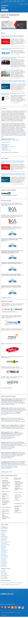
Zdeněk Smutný (4, 572)
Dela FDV (22, 1)
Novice (3, 33)
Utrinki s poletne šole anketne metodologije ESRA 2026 (12, 70)
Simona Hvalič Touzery (5, 542)
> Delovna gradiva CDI (5, 142)
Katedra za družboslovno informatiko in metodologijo (11, 582)
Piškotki (18, 612)
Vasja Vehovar (4, 565)
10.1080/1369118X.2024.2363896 (11, 467)
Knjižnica (10, 1)
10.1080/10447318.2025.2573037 (9, 413)
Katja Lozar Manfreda (5, 544)
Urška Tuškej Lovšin (5, 575)
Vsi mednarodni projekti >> (7, 387)
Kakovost (6, 1)
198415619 (9, 468)
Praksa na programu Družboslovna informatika (10, 584)
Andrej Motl (3, 546)
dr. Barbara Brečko (11, 138)
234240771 (9, 438)
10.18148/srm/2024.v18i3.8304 (9, 447)
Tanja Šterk (3, 559)
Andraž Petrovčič (4, 550)
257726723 (4, 414)
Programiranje (4, 615)
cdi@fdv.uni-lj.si (7, 152)
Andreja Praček (4, 552)
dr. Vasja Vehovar (15, 139)
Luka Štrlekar (3, 561)
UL (4, 2)
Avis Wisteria (3, 566)
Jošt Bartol (3, 535)
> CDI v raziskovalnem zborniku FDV (8, 146)
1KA (13, 135)
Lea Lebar (3, 571)
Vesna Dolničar (4, 539)
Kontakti (21, 4)
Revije (18, 1)
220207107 (9, 448)
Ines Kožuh (3, 570)
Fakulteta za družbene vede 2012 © (8, 612)
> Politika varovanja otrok (6, 150)
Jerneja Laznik (4, 543)
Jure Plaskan (3, 551)
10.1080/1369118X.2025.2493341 (9, 437)
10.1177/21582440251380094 (8, 421)
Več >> (25, 104)
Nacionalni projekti (6, 200)
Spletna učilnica (5, 5)
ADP (2, 2)
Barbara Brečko (4, 528)
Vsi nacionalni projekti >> (6, 297)
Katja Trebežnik (4, 562)
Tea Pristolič (3, 554)
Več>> (2, 288)
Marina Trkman (4, 574)
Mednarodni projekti (6, 301)
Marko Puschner (4, 555)
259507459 (23, 421)
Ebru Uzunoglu (4, 576)
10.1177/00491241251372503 (8, 428)
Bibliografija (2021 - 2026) (6, 471)
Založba (14, 1)
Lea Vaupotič (3, 563)
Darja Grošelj (3, 540)
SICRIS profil (4, 147)
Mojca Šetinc (3, 558)
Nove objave (4, 158)
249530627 (22, 428)
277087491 (13, 404)
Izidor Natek (3, 547)
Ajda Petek (3, 548)
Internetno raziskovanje (21, 134)
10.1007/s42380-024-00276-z (8, 456)
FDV (2, 1)
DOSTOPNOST (5, 10)
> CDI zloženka (4, 145)
